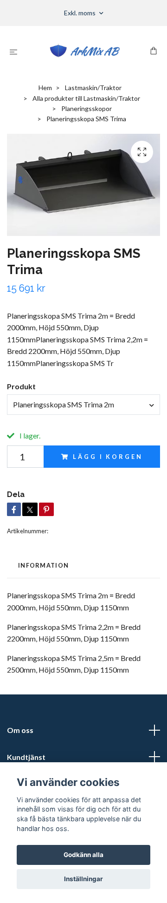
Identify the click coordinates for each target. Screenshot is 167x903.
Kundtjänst (26, 756)
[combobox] (83, 404)
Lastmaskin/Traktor (93, 88)
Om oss (20, 730)
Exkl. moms (80, 13)
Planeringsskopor (86, 108)
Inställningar (83, 879)
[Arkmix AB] (85, 51)
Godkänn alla (83, 854)
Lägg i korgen (107, 456)
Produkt (21, 386)
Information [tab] (43, 565)
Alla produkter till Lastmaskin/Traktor (86, 98)
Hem (45, 88)
